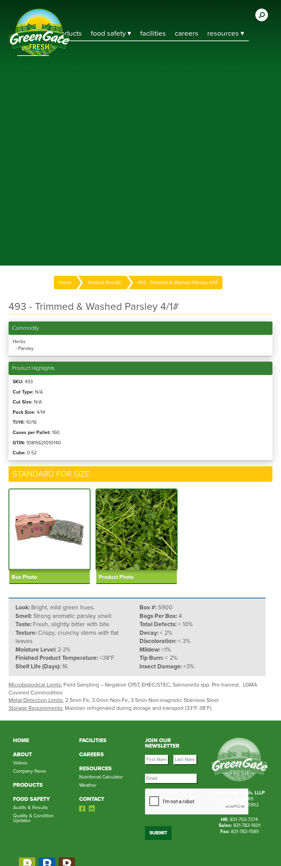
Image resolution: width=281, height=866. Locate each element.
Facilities (153, 33)
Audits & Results (30, 807)
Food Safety (31, 799)
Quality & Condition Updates (33, 818)
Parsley (26, 348)
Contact (91, 799)
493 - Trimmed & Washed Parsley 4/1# (178, 282)
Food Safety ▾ (111, 33)
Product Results (104, 282)
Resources (95, 768)
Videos (20, 763)
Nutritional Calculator (101, 777)
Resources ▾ (225, 33)
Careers (186, 33)
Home (65, 282)
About (22, 754)
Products (28, 785)
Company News (29, 771)
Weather (88, 785)
